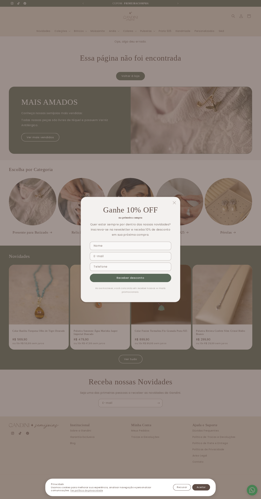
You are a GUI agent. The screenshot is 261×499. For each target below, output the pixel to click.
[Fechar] (174, 203)
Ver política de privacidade (86, 490)
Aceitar (201, 487)
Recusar (182, 487)
